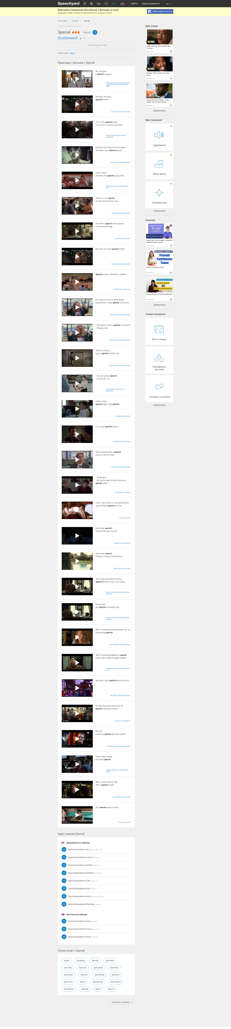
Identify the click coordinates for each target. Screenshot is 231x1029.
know (101, 528)
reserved (100, 302)
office (122, 581)
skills (105, 483)
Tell (97, 731)
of (104, 125)
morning (107, 147)
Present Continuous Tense (155, 267)
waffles (123, 274)
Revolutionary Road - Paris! (122, 238)
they (104, 705)
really (109, 302)
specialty (114, 967)
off (101, 505)
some (113, 705)
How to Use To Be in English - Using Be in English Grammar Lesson (159, 241)
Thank (99, 477)
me (112, 658)
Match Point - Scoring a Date (122, 568)
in (110, 299)
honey (106, 350)
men (103, 604)
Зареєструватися (151, 3)
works (101, 378)
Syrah (104, 201)
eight (117, 658)
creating (105, 629)
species (84, 974)
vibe (120, 125)
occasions (124, 302)
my (104, 96)
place (115, 122)
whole (104, 226)
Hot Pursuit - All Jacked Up (122, 720)
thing (109, 226)
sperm (111, 988)
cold (116, 502)
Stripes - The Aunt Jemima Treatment (119, 365)
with (97, 784)
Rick (122, 175)
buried (125, 502)
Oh (98, 480)
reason (99, 531)
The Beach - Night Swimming (122, 543)
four (120, 579)
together (114, 655)
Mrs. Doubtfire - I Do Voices (122, 492)
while (116, 299)
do (112, 480)
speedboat (69, 988)
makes (109, 756)
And (97, 147)
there (112, 579)
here (121, 629)
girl (113, 734)
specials (72, 53)
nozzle (111, 784)
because (105, 579)
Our (97, 807)
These (98, 604)
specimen (68, 981)
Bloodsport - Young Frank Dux (121, 441)
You (97, 553)
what (104, 756)
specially (68, 967)
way (108, 480)
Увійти (134, 3)
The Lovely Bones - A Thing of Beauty (119, 644)
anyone (104, 452)
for (105, 302)
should (113, 531)
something (114, 629)
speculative (115, 981)
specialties (98, 967)
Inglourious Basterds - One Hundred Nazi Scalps (118, 669)
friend (105, 99)
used (103, 782)
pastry (111, 782)
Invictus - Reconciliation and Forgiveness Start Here (117, 592)
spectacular (98, 981)
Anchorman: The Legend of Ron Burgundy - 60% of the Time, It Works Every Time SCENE (118, 84)
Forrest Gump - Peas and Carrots (120, 111)
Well (97, 782)
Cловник (75, 21)
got (97, 353)
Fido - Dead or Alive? (124, 822)
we (97, 150)
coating (106, 708)
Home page (62, 21)
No (97, 71)
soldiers (123, 658)
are (116, 579)
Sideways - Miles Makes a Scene (121, 213)
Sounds (100, 375)
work (105, 505)
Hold (98, 350)
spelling (84, 988)
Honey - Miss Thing (124, 517)
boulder (121, 147)
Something (100, 632)
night (105, 404)
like (99, 556)
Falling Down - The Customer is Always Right (117, 186)
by (109, 201)
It (97, 378)
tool (110, 353)
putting (106, 655)
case (116, 201)
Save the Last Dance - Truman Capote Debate (117, 770)
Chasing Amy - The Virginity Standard (119, 314)
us (108, 378)
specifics (116, 974)
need (108, 658)
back (117, 734)
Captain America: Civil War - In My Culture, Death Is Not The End (157, 101)
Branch (106, 581)
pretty (106, 375)
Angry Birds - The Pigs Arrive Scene (120, 695)
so (112, 325)
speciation (68, 974)
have (101, 150)
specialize (110, 960)
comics (110, 125)
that (97, 223)
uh (106, 198)
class (112, 455)
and (114, 223)
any (124, 480)
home (122, 734)
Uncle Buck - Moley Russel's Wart (120, 467)
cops (112, 581)
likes (101, 175)
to (96, 226)
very (103, 122)
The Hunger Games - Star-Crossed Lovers (118, 746)
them (115, 708)
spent (98, 988)
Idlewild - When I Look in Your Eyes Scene (157, 74)
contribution (116, 556)
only (116, 125)
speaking (81, 960)
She (97, 96)
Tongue (100, 328)
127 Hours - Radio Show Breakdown (120, 162)
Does (98, 452)
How (99, 325)
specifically (100, 974)
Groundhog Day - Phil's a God (122, 289)
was (101, 96)
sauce (117, 175)
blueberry (114, 274)
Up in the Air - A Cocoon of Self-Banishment (115, 389)
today (105, 274)
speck (82, 981)
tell (104, 455)
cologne (107, 74)
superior (120, 223)
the (116, 147)
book (101, 759)
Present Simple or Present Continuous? (159, 294)
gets (105, 71)
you (117, 353)
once (107, 299)
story (98, 455)
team (98, 658)
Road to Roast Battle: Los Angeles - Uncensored (116, 136)
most (109, 96)
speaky (95, 960)
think (104, 172)
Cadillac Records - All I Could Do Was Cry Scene (158, 47)
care (104, 502)
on (113, 147)
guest (118, 150)
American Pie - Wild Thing (123, 416)
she (100, 71)
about (104, 325)
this (101, 147)
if (106, 502)
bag (115, 782)
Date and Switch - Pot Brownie (121, 797)
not (108, 325)
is (109, 274)
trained (109, 607)
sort (100, 125)
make (106, 556)
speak (66, 960)
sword (115, 426)
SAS (117, 607)
